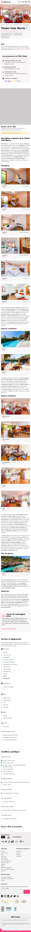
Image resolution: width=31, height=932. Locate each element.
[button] (15, 139)
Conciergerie (4, 857)
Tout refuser (16, 929)
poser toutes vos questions (23, 49)
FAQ (2, 854)
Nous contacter (4, 853)
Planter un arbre (5, 862)
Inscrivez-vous (27, 891)
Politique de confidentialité (7, 878)
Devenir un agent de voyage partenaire (7, 870)
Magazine (3, 864)
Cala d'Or (18, 854)
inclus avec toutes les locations (9, 628)
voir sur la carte (12, 30)
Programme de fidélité (6, 867)
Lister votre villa (4, 859)
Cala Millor (18, 856)
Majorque (18, 853)
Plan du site (3, 856)
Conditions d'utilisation (6, 877)
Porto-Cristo (5, 30)
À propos (3, 851)
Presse (2, 866)
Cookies (3, 880)
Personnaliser (6, 929)
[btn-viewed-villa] (23, 2)
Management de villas (6, 861)
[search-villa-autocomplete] (20, 2)
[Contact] (18, 2)
